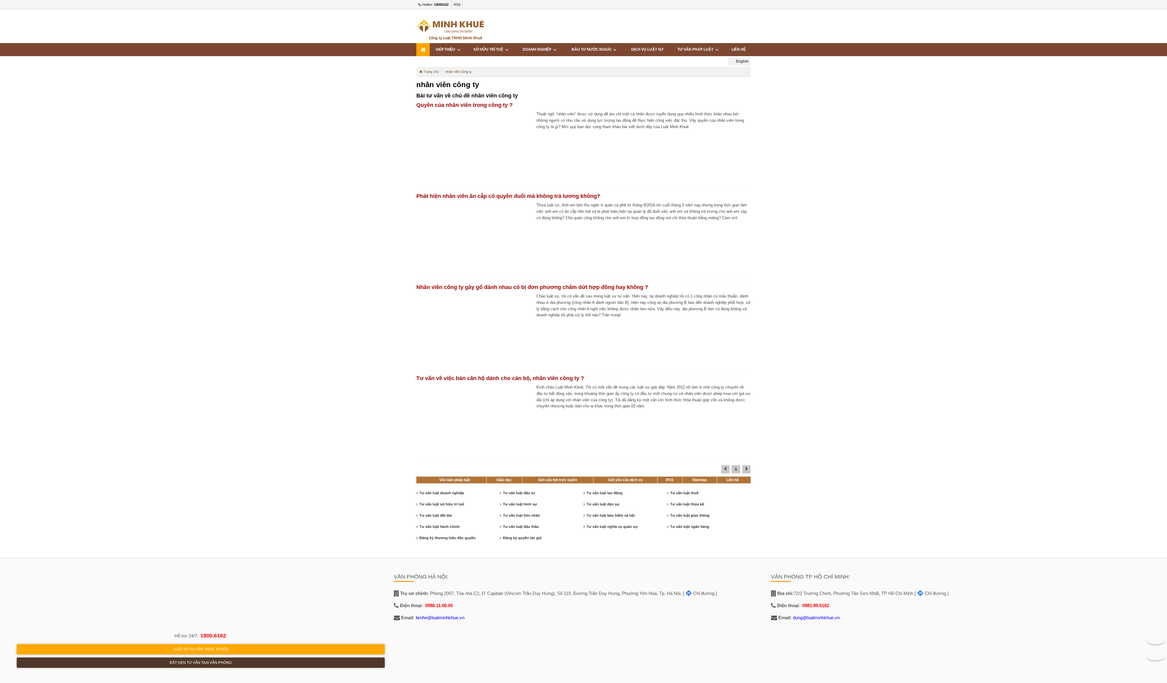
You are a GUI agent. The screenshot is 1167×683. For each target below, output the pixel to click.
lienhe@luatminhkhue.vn (440, 617)
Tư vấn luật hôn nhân (521, 515)
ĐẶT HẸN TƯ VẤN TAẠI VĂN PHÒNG (201, 663)
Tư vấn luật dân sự (603, 504)
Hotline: (435, 4)
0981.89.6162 (815, 605)
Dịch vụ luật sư (647, 49)
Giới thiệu (446, 49)
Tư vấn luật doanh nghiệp (441, 493)
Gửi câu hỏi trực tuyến (557, 480)
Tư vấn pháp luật (696, 49)
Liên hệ (739, 49)
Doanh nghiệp (538, 49)
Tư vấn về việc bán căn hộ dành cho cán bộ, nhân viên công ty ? (500, 378)
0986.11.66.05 (439, 605)
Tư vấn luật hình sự (520, 504)
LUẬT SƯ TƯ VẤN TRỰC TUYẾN (200, 649)
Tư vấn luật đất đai (435, 515)
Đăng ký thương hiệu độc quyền (447, 538)
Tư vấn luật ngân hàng (689, 527)
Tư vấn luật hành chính (439, 527)
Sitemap (699, 480)
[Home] (423, 49)
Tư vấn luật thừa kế (687, 504)
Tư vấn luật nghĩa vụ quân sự (612, 527)
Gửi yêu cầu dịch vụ (625, 480)
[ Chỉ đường (698, 593)
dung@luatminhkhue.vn (816, 617)
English (742, 61)
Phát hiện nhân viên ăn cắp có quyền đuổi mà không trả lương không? (508, 196)
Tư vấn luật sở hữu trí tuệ (441, 504)
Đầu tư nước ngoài (592, 49)
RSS (457, 4)
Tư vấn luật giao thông (689, 515)
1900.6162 (213, 636)
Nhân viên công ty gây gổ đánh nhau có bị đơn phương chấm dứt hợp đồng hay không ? (532, 287)
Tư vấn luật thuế (684, 493)
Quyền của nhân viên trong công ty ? (464, 105)
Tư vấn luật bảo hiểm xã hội (611, 515)
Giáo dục (504, 480)
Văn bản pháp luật (454, 480)
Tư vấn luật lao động (604, 493)
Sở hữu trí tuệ (489, 49)
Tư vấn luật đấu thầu (521, 527)
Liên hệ (732, 480)
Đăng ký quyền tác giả (522, 538)
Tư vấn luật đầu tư (519, 493)
